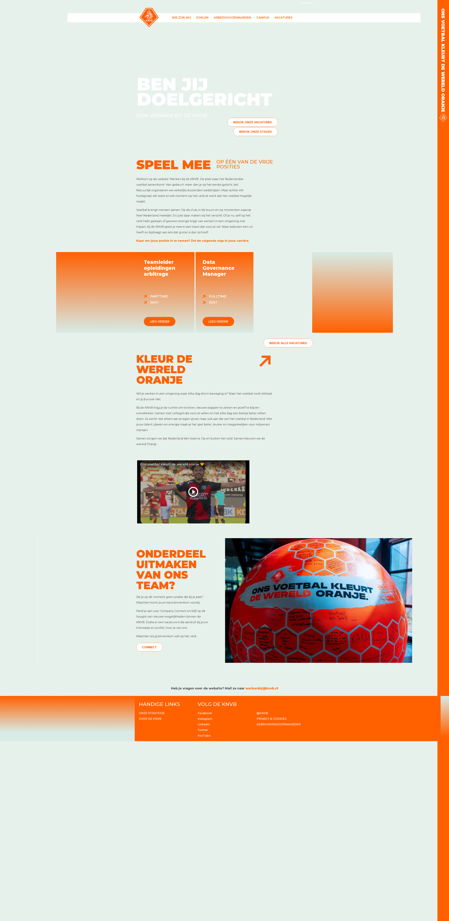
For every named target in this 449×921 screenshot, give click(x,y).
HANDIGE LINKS (159, 704)
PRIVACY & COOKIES (271, 718)
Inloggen (306, 2)
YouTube (204, 735)
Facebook (205, 713)
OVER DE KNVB (150, 718)
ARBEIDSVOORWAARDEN (232, 17)
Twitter (203, 730)
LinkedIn (204, 724)
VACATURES (283, 17)
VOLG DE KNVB (217, 704)
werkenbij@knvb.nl (262, 688)
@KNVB (262, 713)
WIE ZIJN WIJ (181, 17)
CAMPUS (262, 17)
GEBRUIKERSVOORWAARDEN (279, 724)
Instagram (205, 718)
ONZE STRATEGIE (152, 713)
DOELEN (202, 17)
